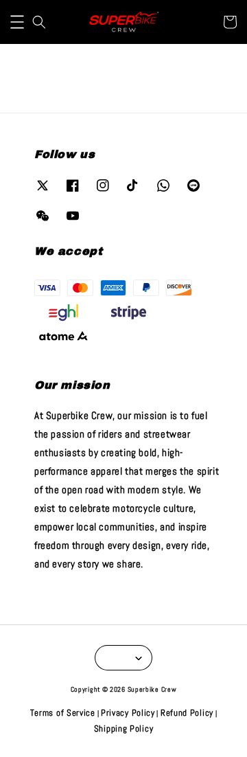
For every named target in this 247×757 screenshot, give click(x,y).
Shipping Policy (124, 728)
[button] (17, 22)
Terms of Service (62, 713)
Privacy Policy (128, 713)
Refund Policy (187, 713)
